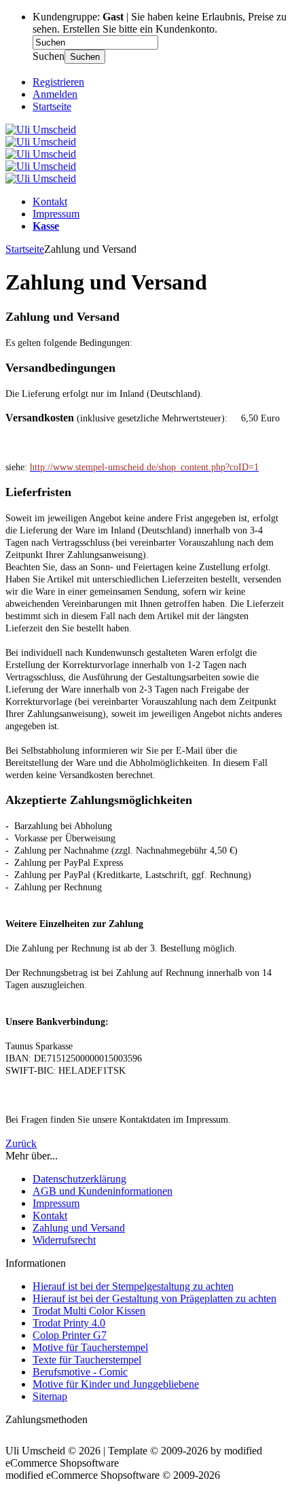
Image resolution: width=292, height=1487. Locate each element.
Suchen (85, 57)
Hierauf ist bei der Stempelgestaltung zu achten (133, 1286)
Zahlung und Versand (79, 1228)
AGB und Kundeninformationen (102, 1191)
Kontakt (50, 201)
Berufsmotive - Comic (80, 1372)
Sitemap (50, 1396)
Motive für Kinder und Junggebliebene (116, 1384)
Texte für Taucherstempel (87, 1359)
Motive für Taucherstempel (90, 1347)
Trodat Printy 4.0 (69, 1323)
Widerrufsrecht (64, 1240)
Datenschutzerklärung (79, 1179)
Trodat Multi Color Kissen (89, 1310)
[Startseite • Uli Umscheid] (40, 129)
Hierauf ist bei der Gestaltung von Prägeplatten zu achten (154, 1298)
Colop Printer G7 (70, 1335)
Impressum (56, 214)
